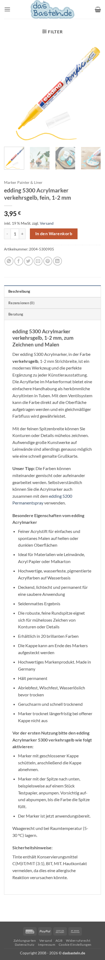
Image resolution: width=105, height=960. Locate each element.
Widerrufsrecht (78, 940)
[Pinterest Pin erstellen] (47, 261)
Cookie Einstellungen (75, 945)
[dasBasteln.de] (52, 9)
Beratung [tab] (15, 314)
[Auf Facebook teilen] (18, 261)
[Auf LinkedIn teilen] (57, 261)
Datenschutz (25, 945)
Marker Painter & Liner (23, 182)
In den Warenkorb (53, 233)
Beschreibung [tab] (19, 291)
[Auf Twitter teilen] (28, 261)
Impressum (46, 945)
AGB (59, 940)
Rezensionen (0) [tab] (21, 303)
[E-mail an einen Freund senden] (38, 261)
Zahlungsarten (24, 940)
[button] (7, 9)
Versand (47, 223)
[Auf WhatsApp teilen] (9, 261)
